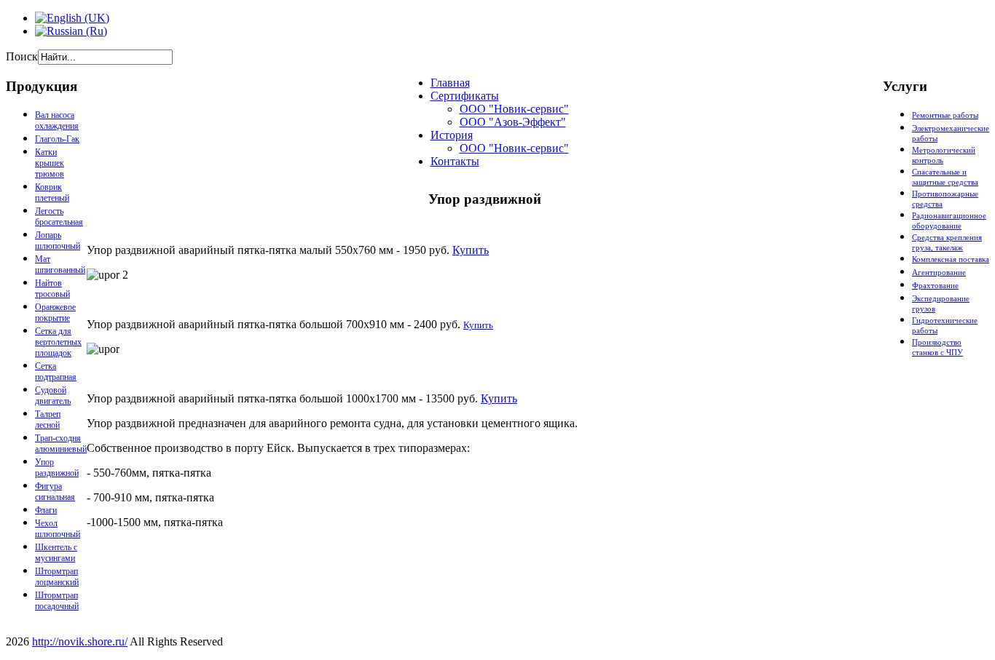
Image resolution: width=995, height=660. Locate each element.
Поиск (22, 56)
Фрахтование (935, 285)
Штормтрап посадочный (57, 600)
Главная (450, 82)
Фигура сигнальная (55, 491)
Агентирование (939, 272)
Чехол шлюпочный (57, 528)
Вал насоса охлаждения (57, 120)
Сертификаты (464, 96)
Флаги (46, 510)
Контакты (454, 161)
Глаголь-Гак (57, 139)
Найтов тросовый (52, 288)
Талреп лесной (47, 419)
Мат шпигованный (60, 264)
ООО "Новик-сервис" (514, 109)
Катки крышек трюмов (49, 163)
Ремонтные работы (945, 115)
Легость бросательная (59, 216)
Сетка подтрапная (55, 371)
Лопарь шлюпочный (57, 240)
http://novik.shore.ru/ (79, 641)
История (451, 135)
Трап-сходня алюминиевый (61, 443)
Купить (470, 250)
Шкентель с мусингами (56, 552)
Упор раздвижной (57, 467)
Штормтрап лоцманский (57, 576)
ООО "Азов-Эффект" (513, 122)
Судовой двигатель (53, 395)
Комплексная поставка (950, 259)
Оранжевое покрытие (55, 312)
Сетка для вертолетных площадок (58, 342)
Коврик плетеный (52, 192)
